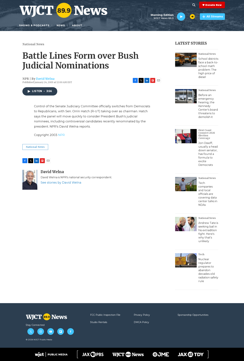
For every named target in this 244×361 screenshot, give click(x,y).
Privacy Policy (142, 315)
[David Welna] (29, 180)
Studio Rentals (98, 322)
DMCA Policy (141, 322)
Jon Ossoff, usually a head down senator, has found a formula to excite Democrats (208, 153)
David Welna (45, 79)
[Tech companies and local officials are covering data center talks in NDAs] (186, 184)
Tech (201, 254)
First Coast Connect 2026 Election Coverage (206, 134)
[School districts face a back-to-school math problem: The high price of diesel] (186, 60)
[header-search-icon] (194, 4)
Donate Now (213, 5)
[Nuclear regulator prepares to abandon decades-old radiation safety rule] (186, 260)
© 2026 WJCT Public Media (39, 339)
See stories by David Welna (61, 182)
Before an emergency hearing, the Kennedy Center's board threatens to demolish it (208, 106)
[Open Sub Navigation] (52, 25)
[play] (181, 17)
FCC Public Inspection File (105, 315)
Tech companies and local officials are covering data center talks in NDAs (207, 193)
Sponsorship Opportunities (193, 315)
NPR (61, 135)
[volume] (192, 16)
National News (33, 44)
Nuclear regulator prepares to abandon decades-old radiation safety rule (208, 270)
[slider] (187, 16)
